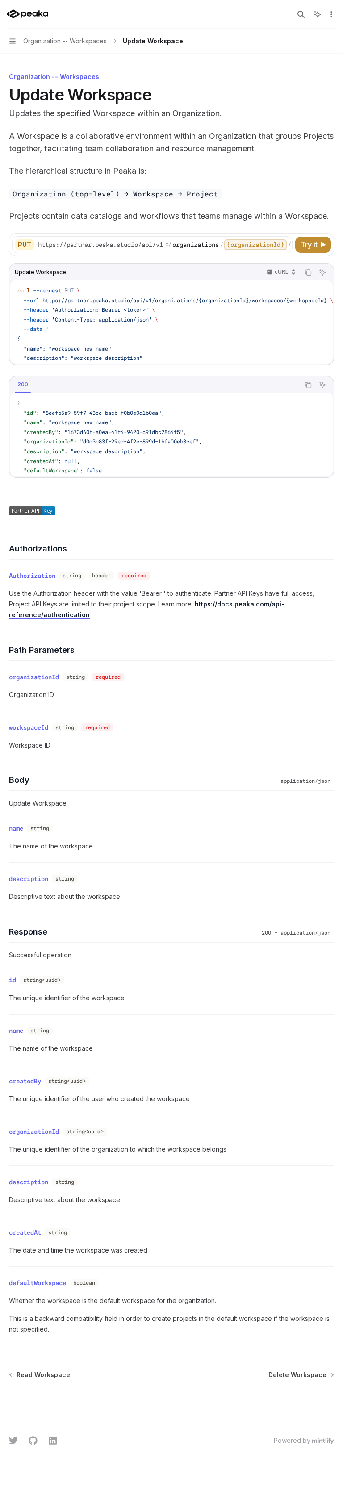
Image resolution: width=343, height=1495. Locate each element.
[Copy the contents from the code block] (308, 272)
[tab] (23, 384)
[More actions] (331, 14)
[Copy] (284, 245)
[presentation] (165, 244)
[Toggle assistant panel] (318, 14)
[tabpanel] (171, 434)
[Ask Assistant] (322, 272)
